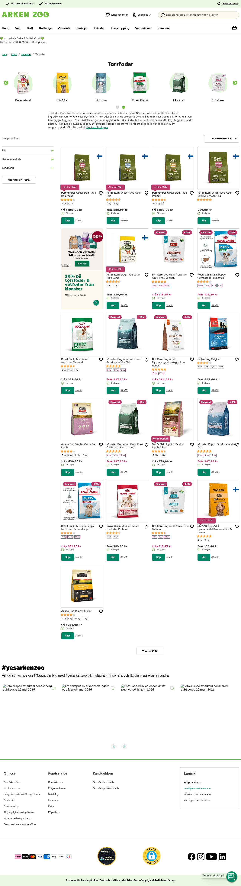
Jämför (78, 221)
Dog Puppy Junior (76, 611)
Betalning (53, 794)
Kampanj (164, 28)
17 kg (122, 370)
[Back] (6, 83)
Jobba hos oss (12, 788)
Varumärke (8, 168)
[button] (30, 712)
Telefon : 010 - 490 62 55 (197, 795)
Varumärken (143, 28)
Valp (18, 28)
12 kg (116, 286)
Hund (5, 28)
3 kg (160, 286)
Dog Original (209, 359)
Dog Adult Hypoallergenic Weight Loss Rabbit (168, 362)
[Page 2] (123, 107)
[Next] (235, 83)
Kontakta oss (55, 782)
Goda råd (9, 800)
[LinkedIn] (222, 856)
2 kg (64, 204)
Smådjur (82, 28)
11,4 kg (214, 367)
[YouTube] (211, 856)
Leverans (53, 800)
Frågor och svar (57, 788)
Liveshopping (120, 28)
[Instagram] (200, 856)
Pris (4, 150)
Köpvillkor (53, 812)
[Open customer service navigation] (232, 877)
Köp (67, 221)
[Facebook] (191, 856)
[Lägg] (101, 193)
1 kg (154, 286)
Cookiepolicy (11, 806)
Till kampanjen (37, 42)
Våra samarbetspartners (17, 818)
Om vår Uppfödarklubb (106, 788)
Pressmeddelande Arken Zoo (20, 824)
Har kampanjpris (11, 159)
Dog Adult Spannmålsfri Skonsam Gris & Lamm (215, 529)
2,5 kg (155, 455)
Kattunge (45, 28)
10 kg (70, 204)
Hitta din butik (230, 3)
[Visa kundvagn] (235, 28)
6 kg (206, 367)
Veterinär (64, 28)
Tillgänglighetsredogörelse (19, 812)
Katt (30, 28)
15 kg (77, 537)
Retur (51, 806)
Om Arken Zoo (12, 782)
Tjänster (99, 28)
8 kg (220, 286)
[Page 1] (117, 107)
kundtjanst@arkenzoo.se (197, 789)
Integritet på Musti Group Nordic (22, 794)
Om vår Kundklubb (103, 782)
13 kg (163, 455)
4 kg (214, 286)
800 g (200, 286)
